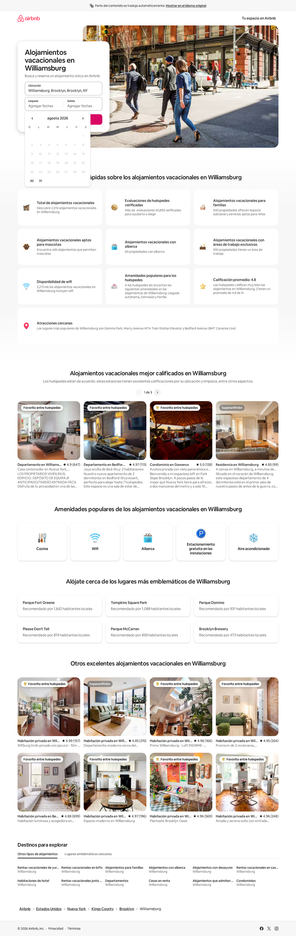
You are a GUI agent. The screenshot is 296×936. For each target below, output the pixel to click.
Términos (74, 929)
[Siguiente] (157, 392)
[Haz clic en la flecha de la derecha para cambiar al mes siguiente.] (83, 118)
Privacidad (55, 929)
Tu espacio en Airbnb (259, 18)
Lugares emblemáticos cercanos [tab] (88, 854)
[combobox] (63, 90)
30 (32, 181)
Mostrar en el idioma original (186, 6)
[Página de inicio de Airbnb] (29, 18)
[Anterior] (138, 392)
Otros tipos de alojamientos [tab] (38, 854)
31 (40, 181)
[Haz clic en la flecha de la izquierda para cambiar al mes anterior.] (32, 118)
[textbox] (44, 106)
